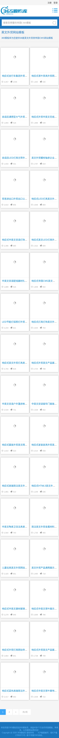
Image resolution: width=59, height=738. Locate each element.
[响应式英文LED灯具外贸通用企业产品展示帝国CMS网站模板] (44, 221)
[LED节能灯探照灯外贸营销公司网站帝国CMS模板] (14, 303)
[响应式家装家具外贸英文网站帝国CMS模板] (44, 425)
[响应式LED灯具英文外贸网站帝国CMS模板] (44, 180)
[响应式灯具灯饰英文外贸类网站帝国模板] (44, 303)
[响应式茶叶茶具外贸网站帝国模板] (44, 57)
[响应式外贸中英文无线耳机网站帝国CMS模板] (44, 98)
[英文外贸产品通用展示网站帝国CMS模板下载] (44, 549)
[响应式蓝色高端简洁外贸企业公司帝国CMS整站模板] (14, 671)
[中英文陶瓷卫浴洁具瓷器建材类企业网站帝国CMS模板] (14, 508)
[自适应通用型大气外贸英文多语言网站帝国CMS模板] (14, 98)
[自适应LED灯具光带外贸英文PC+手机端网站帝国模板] (14, 139)
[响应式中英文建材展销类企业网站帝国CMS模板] (14, 590)
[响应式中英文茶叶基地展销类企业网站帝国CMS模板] (44, 671)
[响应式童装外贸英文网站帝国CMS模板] (14, 425)
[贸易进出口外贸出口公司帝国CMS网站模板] (14, 180)
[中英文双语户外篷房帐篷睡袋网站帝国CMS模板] (14, 384)
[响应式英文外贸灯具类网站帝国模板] (14, 344)
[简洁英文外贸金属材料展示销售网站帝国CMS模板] (44, 508)
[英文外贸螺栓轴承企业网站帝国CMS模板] (44, 139)
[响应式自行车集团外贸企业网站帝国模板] (14, 57)
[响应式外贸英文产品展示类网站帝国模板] (44, 344)
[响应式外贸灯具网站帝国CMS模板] (14, 630)
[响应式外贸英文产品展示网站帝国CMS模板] (44, 630)
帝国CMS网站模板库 (16, 10)
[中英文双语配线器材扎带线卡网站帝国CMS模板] (14, 262)
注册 (50, 3)
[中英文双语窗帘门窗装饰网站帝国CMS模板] (44, 384)
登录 (56, 3)
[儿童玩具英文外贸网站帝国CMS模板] (14, 549)
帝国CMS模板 (10, 727)
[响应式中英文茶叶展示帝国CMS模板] (44, 590)
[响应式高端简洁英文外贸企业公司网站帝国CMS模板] (14, 467)
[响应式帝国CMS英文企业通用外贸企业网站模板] (44, 262)
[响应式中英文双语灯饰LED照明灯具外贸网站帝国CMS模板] (14, 221)
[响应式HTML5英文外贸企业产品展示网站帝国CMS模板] (44, 467)
